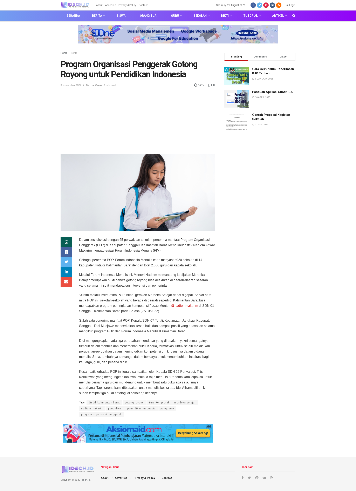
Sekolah (200, 15)
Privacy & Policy (127, 5)
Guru (175, 15)
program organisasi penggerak (101, 414)
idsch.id (85, 479)
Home (64, 53)
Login (292, 5)
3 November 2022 (71, 85)
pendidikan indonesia (141, 408)
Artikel (278, 15)
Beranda (73, 15)
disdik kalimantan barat (104, 402)
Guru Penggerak (159, 402)
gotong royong (134, 402)
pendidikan (115, 408)
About (99, 5)
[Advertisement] (138, 119)
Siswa (121, 15)
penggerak (167, 408)
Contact (143, 5)
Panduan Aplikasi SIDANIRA (272, 92)
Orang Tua (148, 15)
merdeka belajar (185, 402)
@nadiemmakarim (184, 305)
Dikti (225, 15)
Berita (97, 15)
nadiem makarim (92, 408)
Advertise (110, 5)
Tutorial (250, 15)
